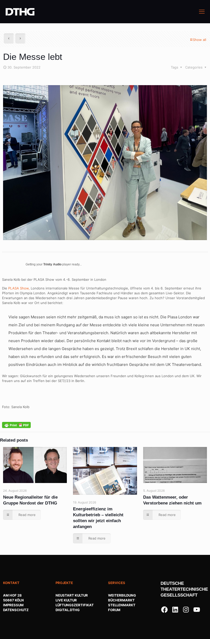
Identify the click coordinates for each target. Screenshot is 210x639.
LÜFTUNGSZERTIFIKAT (75, 605)
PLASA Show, (19, 288)
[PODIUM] (20, 11)
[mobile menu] (201, 11)
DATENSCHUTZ (16, 610)
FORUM (114, 610)
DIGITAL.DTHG (68, 610)
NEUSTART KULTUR (72, 595)
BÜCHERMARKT (121, 600)
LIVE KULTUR (66, 600)
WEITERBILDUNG (122, 595)
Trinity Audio (52, 264)
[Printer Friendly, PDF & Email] (16, 424)
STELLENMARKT (121, 605)
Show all (199, 40)
